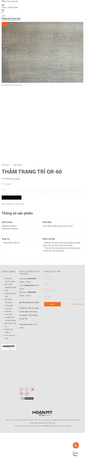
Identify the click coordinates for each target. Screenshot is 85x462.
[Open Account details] (3, 16)
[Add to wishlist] (3, 201)
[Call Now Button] (76, 445)
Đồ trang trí (5, 165)
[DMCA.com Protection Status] (26, 398)
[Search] (3, 10)
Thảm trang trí (18, 165)
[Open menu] (3, 5)
